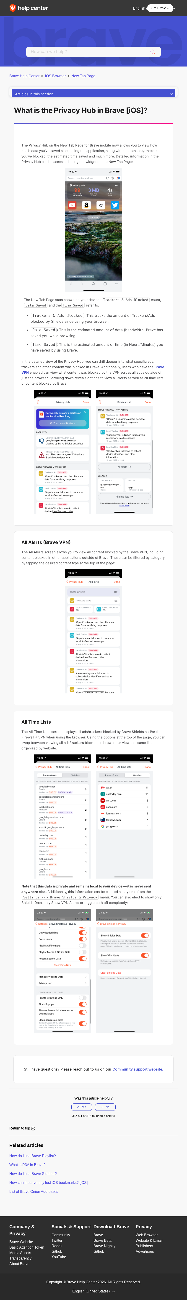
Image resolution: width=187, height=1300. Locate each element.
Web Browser (147, 1235)
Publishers (144, 1246)
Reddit (57, 1246)
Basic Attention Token (26, 1247)
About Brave (19, 1264)
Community (61, 1235)
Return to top (19, 1128)
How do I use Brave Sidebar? (33, 1174)
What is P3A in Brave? (27, 1165)
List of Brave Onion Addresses (33, 1191)
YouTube (59, 1257)
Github (57, 1251)
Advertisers (145, 1251)
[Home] (30, 8)
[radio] (81, 1107)
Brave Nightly (104, 1246)
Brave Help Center (24, 76)
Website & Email (149, 1240)
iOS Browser (55, 76)
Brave (98, 1235)
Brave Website (21, 1242)
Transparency (20, 1258)
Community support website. (137, 1069)
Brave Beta (103, 1240)
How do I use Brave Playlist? (32, 1156)
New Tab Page (83, 76)
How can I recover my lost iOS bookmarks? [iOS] (48, 1183)
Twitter (57, 1240)
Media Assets (20, 1253)
